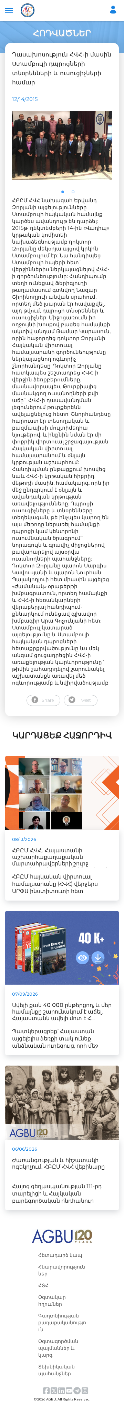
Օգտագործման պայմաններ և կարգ (58, 1348)
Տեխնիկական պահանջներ (56, 1370)
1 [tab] (64, 194)
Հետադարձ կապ (60, 1255)
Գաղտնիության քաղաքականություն (62, 1322)
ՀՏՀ (43, 1285)
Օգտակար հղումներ (52, 1300)
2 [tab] (75, 194)
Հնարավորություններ (61, 1270)
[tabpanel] (62, 145)
